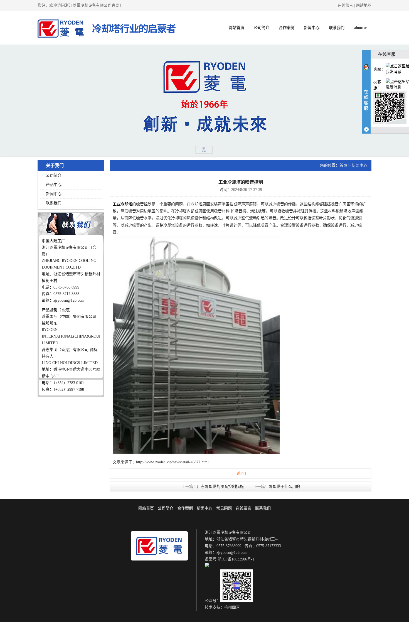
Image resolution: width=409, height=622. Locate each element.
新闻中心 (311, 28)
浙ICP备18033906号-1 (236, 559)
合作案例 (286, 28)
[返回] (240, 473)
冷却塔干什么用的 (284, 487)
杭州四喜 (232, 607)
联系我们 (336, 28)
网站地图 (363, 5)
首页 (343, 165)
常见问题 (224, 508)
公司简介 (261, 28)
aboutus (360, 28)
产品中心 (53, 185)
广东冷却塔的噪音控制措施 (220, 487)
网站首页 (236, 28)
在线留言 (345, 5)
